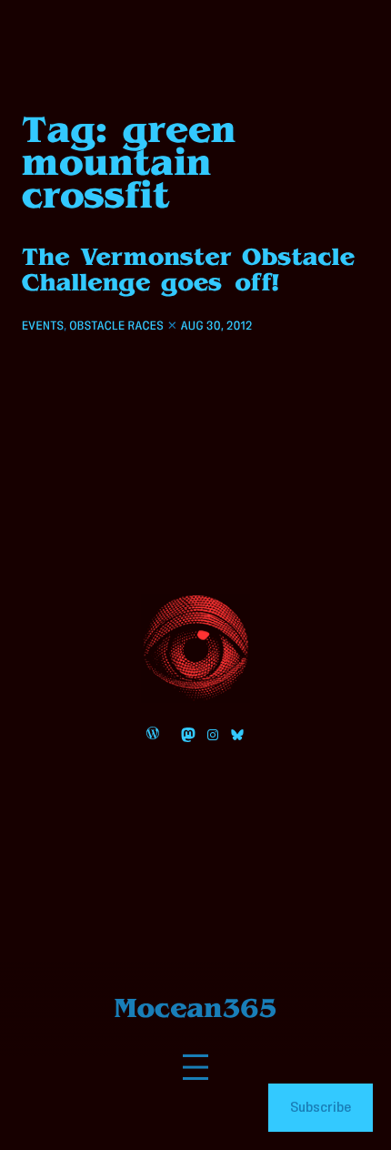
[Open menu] (195, 1067)
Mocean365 (196, 1008)
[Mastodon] (188, 735)
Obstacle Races (116, 326)
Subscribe (320, 1107)
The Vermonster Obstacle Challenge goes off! (188, 270)
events (43, 326)
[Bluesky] (237, 735)
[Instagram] (213, 735)
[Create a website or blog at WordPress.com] (152, 734)
